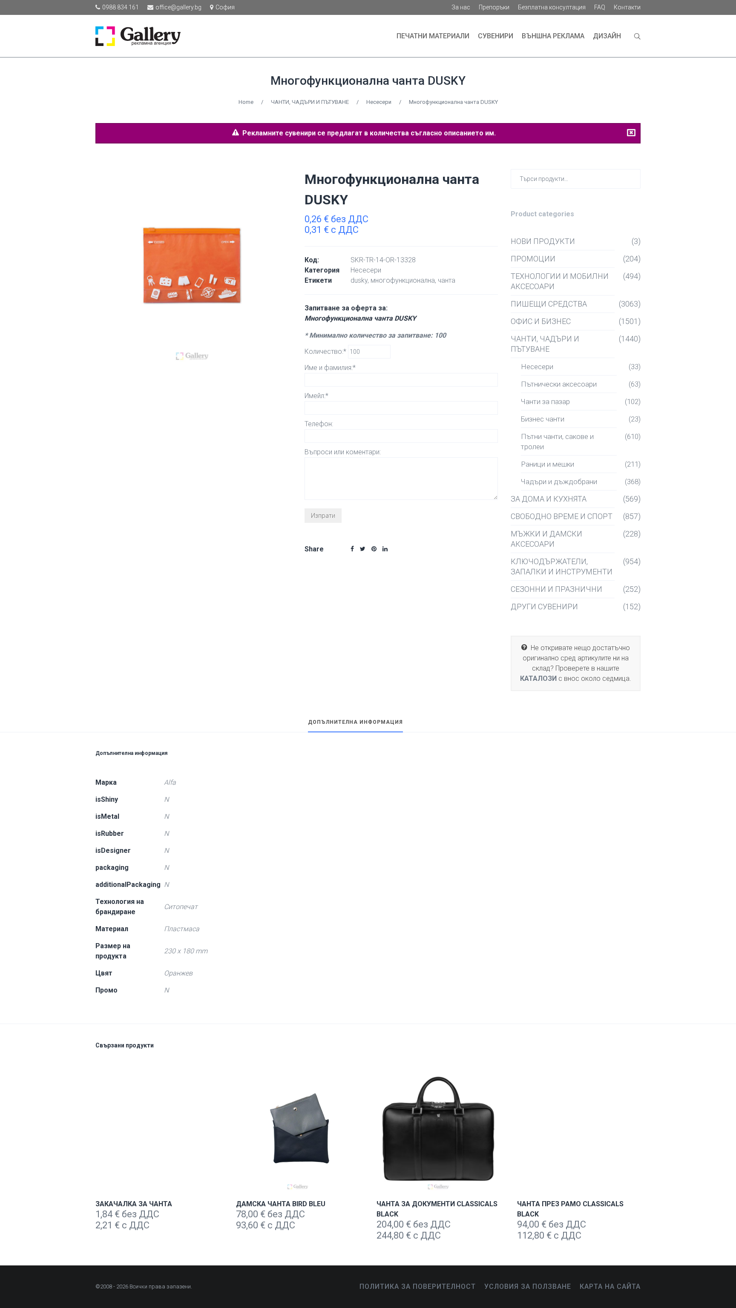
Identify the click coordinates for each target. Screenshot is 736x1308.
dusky (359, 280)
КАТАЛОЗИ (538, 678)
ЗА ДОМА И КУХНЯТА (548, 498)
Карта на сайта (610, 1286)
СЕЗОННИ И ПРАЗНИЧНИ (556, 589)
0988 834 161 (120, 7)
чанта (446, 280)
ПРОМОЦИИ (533, 258)
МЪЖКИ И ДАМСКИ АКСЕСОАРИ (546, 538)
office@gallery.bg (178, 7)
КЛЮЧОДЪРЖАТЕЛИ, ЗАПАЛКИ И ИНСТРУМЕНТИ (561, 566)
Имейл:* (316, 396)
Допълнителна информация (355, 722)
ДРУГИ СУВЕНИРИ (544, 606)
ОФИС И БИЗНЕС (541, 321)
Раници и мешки (547, 464)
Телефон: (319, 424)
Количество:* (326, 351)
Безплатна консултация (552, 7)
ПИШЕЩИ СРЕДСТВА (549, 303)
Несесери (378, 102)
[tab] (355, 726)
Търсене (632, 178)
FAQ (599, 7)
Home (246, 102)
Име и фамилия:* (330, 368)
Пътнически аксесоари (559, 384)
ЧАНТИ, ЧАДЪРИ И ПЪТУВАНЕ (310, 102)
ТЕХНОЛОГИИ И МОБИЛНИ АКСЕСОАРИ (560, 281)
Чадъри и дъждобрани (559, 481)
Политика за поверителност (417, 1286)
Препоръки (494, 7)
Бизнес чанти (542, 419)
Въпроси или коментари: (343, 452)
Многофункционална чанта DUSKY (368, 81)
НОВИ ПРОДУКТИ (543, 241)
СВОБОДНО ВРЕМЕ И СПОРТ (561, 516)
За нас (460, 7)
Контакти (627, 7)
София (225, 7)
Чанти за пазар (545, 401)
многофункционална (403, 280)
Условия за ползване (527, 1286)
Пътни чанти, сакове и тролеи (557, 441)
